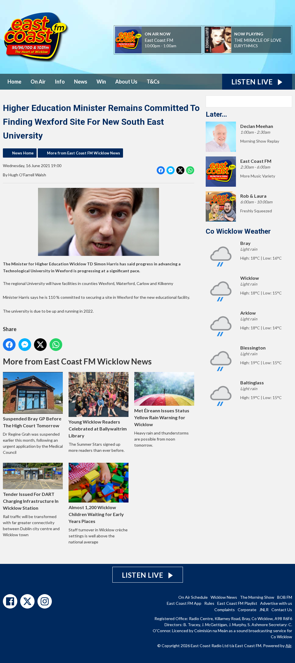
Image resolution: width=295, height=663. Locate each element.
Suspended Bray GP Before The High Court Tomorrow (32, 422)
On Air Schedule (193, 597)
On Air (38, 81)
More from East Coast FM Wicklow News (83, 153)
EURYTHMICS (246, 46)
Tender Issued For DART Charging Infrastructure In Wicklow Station (30, 501)
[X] (27, 601)
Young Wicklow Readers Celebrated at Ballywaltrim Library (98, 428)
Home (14, 81)
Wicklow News (224, 597)
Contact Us (281, 609)
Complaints (224, 609)
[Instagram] (44, 601)
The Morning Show (257, 597)
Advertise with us (276, 603)
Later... (216, 114)
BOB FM (284, 597)
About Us (126, 81)
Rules (209, 603)
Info (60, 81)
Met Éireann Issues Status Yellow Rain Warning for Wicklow (161, 417)
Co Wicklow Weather (238, 231)
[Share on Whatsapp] (190, 170)
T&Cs (153, 81)
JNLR (263, 609)
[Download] (265, 46)
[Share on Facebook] (161, 170)
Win (101, 81)
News (80, 81)
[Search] (287, 101)
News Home (23, 153)
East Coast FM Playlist (237, 603)
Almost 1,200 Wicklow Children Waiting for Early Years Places (96, 514)
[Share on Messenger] (171, 170)
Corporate (247, 609)
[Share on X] (180, 170)
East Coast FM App (184, 603)
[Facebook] (10, 601)
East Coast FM (159, 40)
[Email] (183, 46)
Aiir (288, 645)
